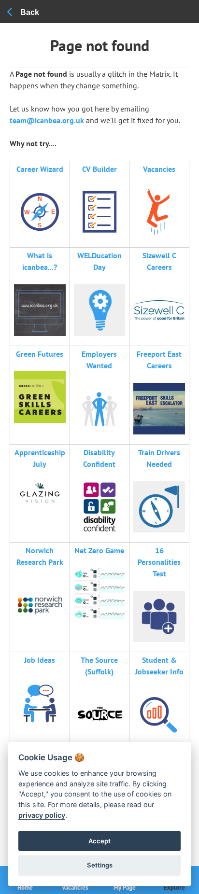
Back (29, 12)
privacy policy (41, 815)
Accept (99, 841)
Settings (100, 865)
